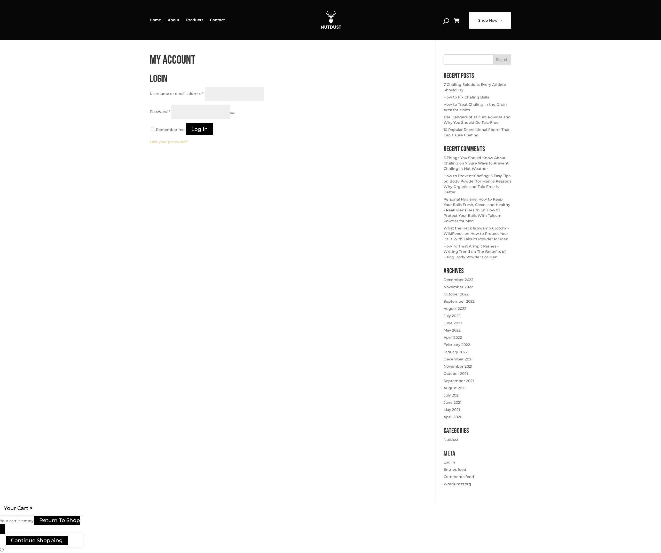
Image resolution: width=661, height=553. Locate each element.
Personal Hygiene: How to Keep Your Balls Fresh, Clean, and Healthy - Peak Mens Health (477, 204)
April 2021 (452, 417)
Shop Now (488, 20)
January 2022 (456, 352)
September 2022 (459, 301)
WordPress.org (457, 484)
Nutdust (451, 439)
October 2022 (456, 294)
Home (155, 20)
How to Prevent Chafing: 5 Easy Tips (477, 176)
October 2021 (456, 373)
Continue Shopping (37, 540)
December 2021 (458, 359)
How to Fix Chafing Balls (466, 97)
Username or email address (177, 93)
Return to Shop (59, 520)
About (173, 20)
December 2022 (458, 279)
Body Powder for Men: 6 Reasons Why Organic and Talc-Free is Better (477, 186)
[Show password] (232, 113)
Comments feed (459, 476)
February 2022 (457, 344)
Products (194, 20)
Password (160, 111)
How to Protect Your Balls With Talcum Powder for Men (472, 215)
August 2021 (455, 388)
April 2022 (453, 337)
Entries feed (455, 469)
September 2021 (459, 380)
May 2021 (452, 409)
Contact (217, 20)
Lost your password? (169, 141)
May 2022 (452, 330)
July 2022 (452, 315)
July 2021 (452, 395)
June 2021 (452, 402)
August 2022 (455, 308)
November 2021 (458, 366)
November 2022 (458, 287)
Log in (199, 129)
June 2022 (453, 323)
